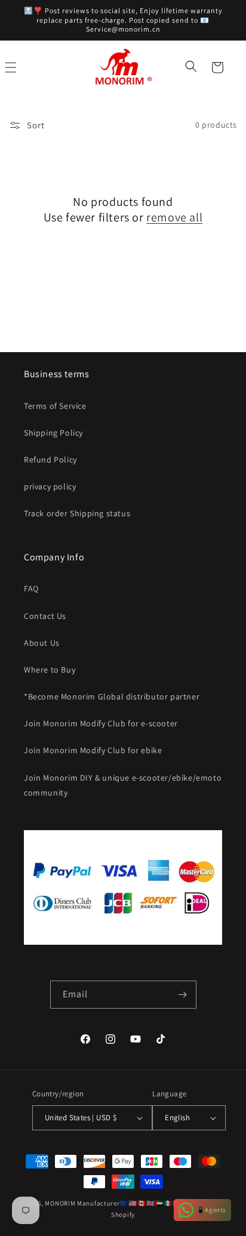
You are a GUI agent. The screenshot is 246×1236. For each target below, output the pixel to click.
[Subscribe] (183, 995)
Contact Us (45, 616)
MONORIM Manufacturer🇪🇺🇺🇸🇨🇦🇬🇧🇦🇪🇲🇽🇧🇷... (116, 1203)
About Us (42, 642)
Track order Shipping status (77, 513)
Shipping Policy (53, 432)
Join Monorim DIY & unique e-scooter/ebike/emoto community (123, 785)
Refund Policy (50, 459)
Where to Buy (49, 669)
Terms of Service (55, 405)
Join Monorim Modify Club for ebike (93, 750)
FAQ (31, 588)
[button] (192, 67)
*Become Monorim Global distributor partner (111, 696)
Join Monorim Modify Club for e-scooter (101, 723)
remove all (174, 217)
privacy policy (50, 486)
